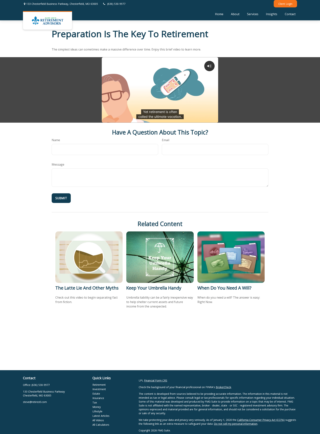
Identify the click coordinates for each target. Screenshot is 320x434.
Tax (94, 402)
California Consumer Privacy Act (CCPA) (261, 420)
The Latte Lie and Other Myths (87, 288)
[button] (219, 14)
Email (165, 140)
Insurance (98, 398)
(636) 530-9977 (116, 4)
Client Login (285, 4)
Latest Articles (100, 416)
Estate (96, 393)
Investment (99, 389)
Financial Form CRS (155, 380)
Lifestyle (97, 411)
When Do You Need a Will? (224, 288)
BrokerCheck (223, 387)
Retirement (99, 384)
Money (96, 407)
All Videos (98, 420)
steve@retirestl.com (35, 402)
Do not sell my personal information (235, 423)
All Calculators (100, 424)
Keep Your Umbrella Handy (153, 288)
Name (56, 140)
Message (58, 164)
